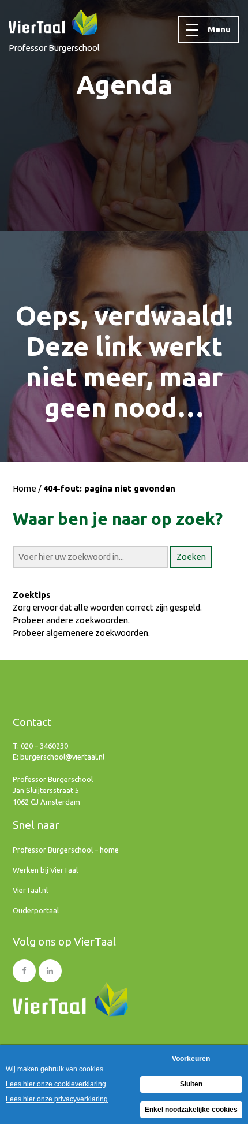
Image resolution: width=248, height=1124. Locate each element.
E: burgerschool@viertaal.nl (58, 757)
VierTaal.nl (30, 890)
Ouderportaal (36, 910)
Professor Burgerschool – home (66, 850)
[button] (191, 557)
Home (24, 488)
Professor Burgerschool (54, 48)
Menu (219, 29)
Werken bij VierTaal (45, 870)
